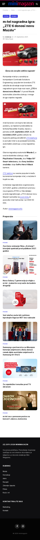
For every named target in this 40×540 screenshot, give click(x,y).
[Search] (36, 3)
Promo (14, 16)
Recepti (5, 482)
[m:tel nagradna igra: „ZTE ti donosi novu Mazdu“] (20, 54)
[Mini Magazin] (21, 4)
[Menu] (3, 3)
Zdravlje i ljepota (9, 485)
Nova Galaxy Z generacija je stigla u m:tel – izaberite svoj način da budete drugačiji (19, 283)
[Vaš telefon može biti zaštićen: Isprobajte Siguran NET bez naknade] (20, 299)
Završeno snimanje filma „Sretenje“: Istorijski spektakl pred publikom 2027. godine (19, 248)
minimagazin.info (15, 209)
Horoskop (6, 475)
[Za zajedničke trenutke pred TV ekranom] (20, 368)
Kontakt (5, 510)
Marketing (6, 507)
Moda (5, 471)
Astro (5, 478)
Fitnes (5, 489)
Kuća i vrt (6, 493)
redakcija (8, 37)
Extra (6, 16)
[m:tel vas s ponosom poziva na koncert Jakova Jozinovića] (20, 400)
